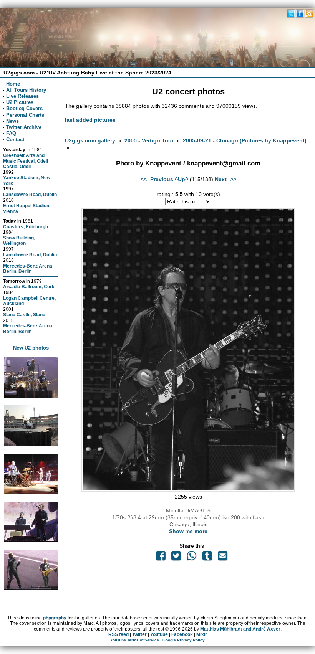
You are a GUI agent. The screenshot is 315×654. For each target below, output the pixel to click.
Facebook (182, 634)
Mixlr (201, 634)
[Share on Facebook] (160, 558)
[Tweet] (176, 558)
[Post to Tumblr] (207, 558)
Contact (15, 139)
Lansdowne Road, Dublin (30, 194)
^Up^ (181, 179)
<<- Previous (157, 179)
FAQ (11, 133)
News (12, 121)
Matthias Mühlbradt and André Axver (240, 629)
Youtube (159, 634)
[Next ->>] (188, 490)
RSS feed (118, 634)
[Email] (222, 558)
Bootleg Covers (24, 108)
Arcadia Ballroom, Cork (29, 286)
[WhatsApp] (191, 558)
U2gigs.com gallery (90, 140)
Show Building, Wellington (19, 240)
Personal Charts (25, 115)
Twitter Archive (23, 127)
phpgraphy (54, 618)
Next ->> (225, 179)
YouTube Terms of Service (134, 640)
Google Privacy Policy (183, 640)
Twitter (139, 634)
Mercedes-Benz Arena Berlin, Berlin (27, 268)
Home (13, 84)
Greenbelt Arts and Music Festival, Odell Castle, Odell (25, 161)
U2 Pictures (19, 102)
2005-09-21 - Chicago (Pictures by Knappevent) (245, 140)
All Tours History (26, 90)
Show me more (188, 531)
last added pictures (90, 120)
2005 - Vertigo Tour (149, 140)
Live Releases (22, 96)
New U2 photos (31, 348)
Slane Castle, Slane (24, 314)
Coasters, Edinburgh (25, 226)
